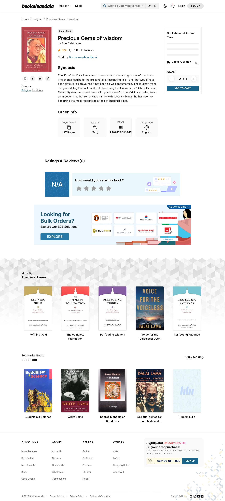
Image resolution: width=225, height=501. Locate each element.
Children (87, 472)
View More (193, 357)
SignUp (190, 460)
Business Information (100, 496)
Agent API (118, 472)
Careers (56, 458)
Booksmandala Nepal (83, 57)
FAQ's (116, 458)
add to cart (182, 88)
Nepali (86, 478)
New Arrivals (28, 465)
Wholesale (58, 472)
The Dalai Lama (71, 43)
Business (87, 465)
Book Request (29, 451)
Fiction (86, 451)
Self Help (88, 458)
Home (25, 19)
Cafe (115, 451)
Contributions (59, 478)
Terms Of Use (57, 496)
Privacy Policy (77, 496)
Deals (78, 5)
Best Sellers (27, 458)
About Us (57, 451)
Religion (37, 19)
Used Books (28, 478)
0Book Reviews (84, 50)
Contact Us (58, 465)
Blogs (24, 472)
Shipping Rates (121, 465)
